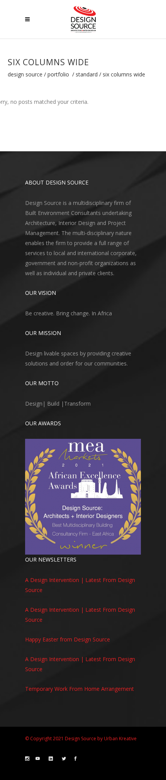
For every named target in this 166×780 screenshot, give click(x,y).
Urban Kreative (120, 738)
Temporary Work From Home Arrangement (79, 688)
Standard (87, 74)
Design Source (25, 74)
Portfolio (58, 74)
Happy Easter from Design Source (67, 639)
